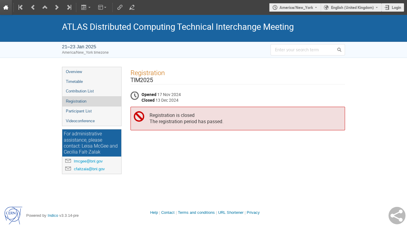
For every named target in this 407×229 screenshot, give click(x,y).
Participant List (79, 111)
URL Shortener (230, 212)
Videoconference (80, 121)
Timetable (74, 81)
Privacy (253, 212)
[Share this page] (397, 216)
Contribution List (80, 91)
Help (154, 212)
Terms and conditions (196, 212)
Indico (53, 215)
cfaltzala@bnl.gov (89, 168)
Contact (168, 212)
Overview (74, 71)
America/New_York (296, 7)
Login (396, 7)
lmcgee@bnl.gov (88, 161)
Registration (76, 101)
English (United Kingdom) (352, 7)
